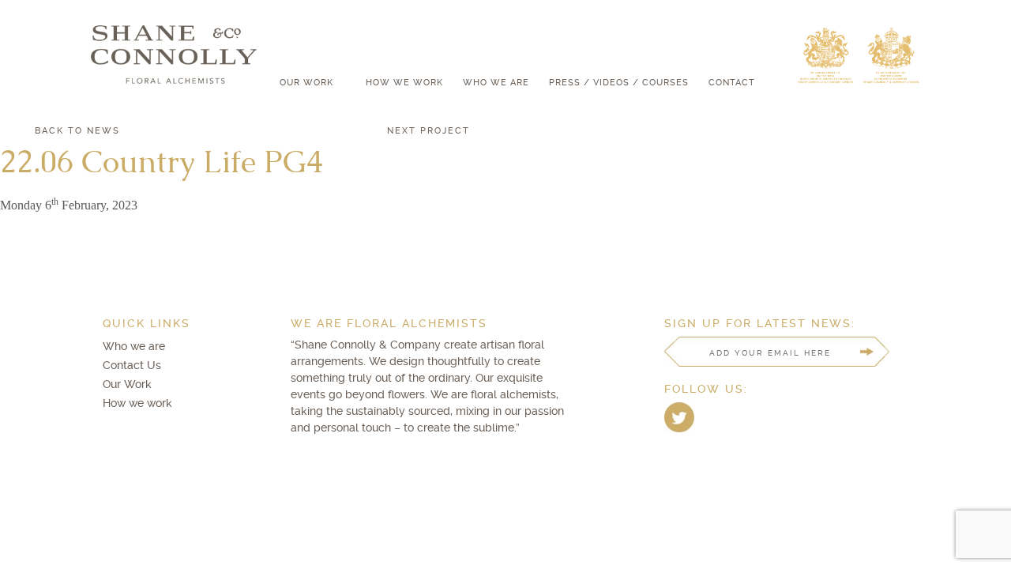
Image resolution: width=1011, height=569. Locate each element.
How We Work (404, 82)
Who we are (134, 346)
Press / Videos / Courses (619, 82)
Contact (731, 82)
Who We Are (496, 82)
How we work (137, 403)
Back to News (77, 130)
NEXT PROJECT (428, 130)
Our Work (306, 82)
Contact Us (132, 365)
